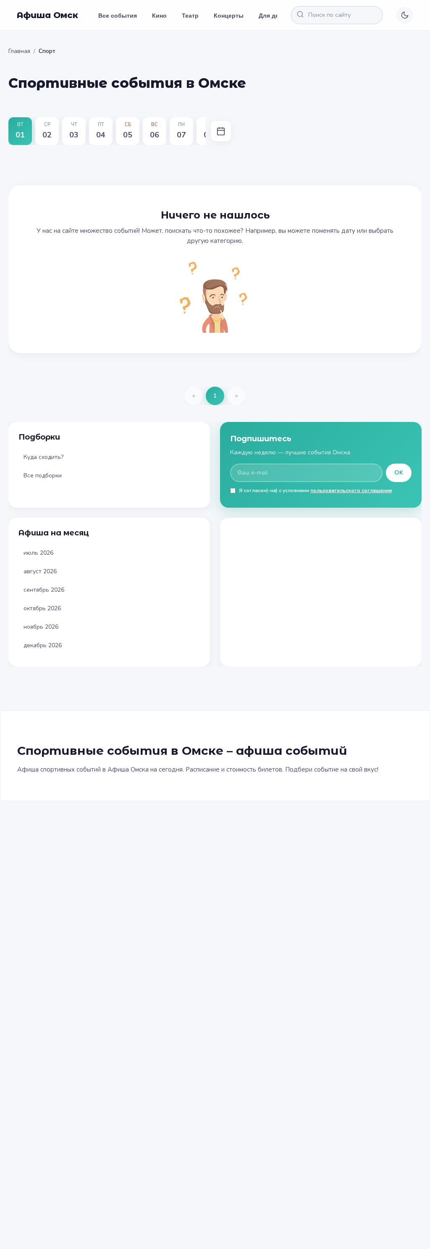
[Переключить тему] (404, 15)
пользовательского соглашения (351, 490)
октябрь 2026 (42, 608)
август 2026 (40, 571)
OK (398, 473)
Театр (190, 15)
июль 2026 (38, 553)
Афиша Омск (47, 15)
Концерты (229, 15)
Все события (117, 15)
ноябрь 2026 (41, 627)
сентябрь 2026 (44, 590)
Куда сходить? (43, 457)
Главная (19, 51)
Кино (159, 15)
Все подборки (43, 476)
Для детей (274, 15)
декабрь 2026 (43, 645)
